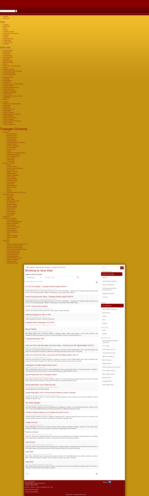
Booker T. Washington (13, 259)
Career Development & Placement (16, 192)
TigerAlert (6, 44)
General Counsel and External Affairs (13, 84)
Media (5, 15)
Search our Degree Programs (15, 168)
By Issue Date (106, 312)
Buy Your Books (11, 203)
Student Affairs (7, 110)
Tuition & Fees (11, 209)
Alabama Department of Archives (111, 367)
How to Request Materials (109, 281)
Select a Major (11, 199)
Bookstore (6, 35)
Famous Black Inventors (109, 370)
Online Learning (11, 139)
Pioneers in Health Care (13, 251)
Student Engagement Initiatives (11, 114)
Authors (104, 316)
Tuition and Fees (8, 123)
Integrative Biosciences (9, 92)
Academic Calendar (8, 31)
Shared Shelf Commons (108, 349)
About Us (104, 277)
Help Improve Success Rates (15, 247)
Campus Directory (8, 38)
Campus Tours (11, 149)
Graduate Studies (8, 85)
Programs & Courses (9, 163)
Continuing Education (9, 73)
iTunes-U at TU (7, 94)
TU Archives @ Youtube (108, 353)
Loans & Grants (11, 213)
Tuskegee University (14, 128)
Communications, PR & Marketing (12, 71)
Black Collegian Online (108, 374)
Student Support (11, 187)
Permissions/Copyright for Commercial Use (109, 289)
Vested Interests (11, 225)
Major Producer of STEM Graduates (17, 249)
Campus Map (7, 40)
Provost (9, 165)
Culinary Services (8, 77)
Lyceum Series (11, 158)
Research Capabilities (13, 223)
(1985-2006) (110, 341)
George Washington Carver (14, 258)
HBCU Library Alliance (108, 356)
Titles (103, 320)
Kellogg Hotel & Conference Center (13, 96)
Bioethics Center (7, 60)
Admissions (6, 54)
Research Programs (12, 235)
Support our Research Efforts (15, 246)
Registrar (5, 102)
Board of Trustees (8, 62)
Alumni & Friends (8, 57)
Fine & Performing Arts (13, 156)
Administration (7, 52)
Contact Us (105, 297)
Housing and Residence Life (11, 87)
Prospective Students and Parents (16, 142)
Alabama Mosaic (106, 363)
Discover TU (6, 132)
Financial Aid (6, 82)
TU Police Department (9, 124)
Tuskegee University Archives (79, 494)
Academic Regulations (13, 175)
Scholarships (6, 105)
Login (103, 330)
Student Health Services (10, 117)
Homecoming (10, 159)
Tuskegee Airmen (11, 261)
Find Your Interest (12, 166)
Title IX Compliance (8, 119)
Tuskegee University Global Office (16, 153)
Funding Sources (11, 228)
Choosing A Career (12, 137)
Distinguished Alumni (12, 263)
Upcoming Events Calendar (10, 33)
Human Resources (8, 89)
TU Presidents (11, 161)
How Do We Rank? (12, 141)
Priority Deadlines (11, 208)
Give (4, 2)
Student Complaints (8, 112)
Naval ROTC (6, 98)
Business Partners (12, 144)
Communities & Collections (109, 309)
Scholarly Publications (13, 232)
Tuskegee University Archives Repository (40, 267)
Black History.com (107, 360)
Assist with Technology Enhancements (17, 244)
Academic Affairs (8, 50)
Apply (4, 1)
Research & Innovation (9, 218)
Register (104, 334)
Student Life (6, 216)
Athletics (5, 16)
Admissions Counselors (13, 201)
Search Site (3, 8)
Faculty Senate (7, 80)
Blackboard (6, 26)
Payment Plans (11, 211)
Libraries (5, 37)
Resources (6, 18)
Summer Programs (12, 220)
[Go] (122, 267)
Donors (9, 151)
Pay (4, 6)
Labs (8, 234)
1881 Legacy (106, 346)
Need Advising (11, 170)
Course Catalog (7, 42)
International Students (13, 146)
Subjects (104, 323)
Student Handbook (8, 116)
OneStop (5, 30)
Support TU (6, 240)
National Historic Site (12, 254)
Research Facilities (12, 237)
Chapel (5, 67)
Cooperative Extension (9, 74)
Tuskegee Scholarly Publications (12, 121)
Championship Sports (13, 256)
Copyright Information (108, 293)
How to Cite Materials (108, 285)
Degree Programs (12, 173)
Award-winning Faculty (13, 227)
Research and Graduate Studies (12, 104)
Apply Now (10, 197)
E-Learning (6, 79)
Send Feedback (34, 491)
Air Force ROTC (7, 55)
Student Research (12, 230)
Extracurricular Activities (13, 154)
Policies (5, 99)
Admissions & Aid (8, 194)
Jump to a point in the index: (33, 274)
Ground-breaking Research (14, 221)
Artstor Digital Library (108, 385)
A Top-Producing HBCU (13, 252)
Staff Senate (6, 107)
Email (4, 28)
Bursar (5, 64)
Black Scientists (106, 377)
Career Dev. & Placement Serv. (11, 66)
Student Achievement (9, 109)
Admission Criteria (12, 204)
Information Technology (9, 91)
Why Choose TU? (12, 135)
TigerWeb (6, 13)
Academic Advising (12, 206)
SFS (8, 239)
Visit (4, 4)
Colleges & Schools (8, 69)
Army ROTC (6, 59)
